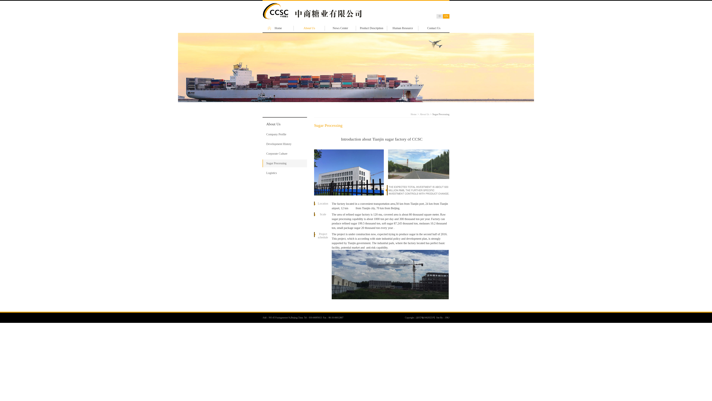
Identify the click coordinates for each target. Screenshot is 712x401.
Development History (278, 144)
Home (278, 28)
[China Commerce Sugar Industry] (312, 19)
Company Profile (276, 134)
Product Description (371, 28)
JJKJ (447, 317)
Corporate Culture (276, 153)
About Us (309, 28)
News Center (340, 28)
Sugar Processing (276, 163)
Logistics (271, 173)
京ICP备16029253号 (425, 317)
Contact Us (433, 28)
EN (446, 16)
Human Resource (403, 28)
